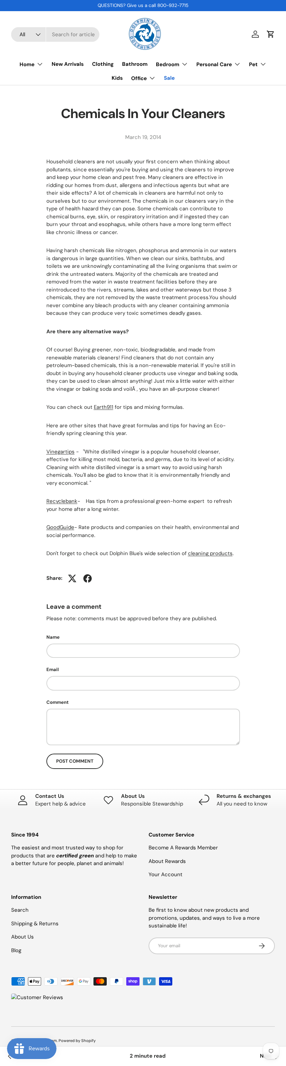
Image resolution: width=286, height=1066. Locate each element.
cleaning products (210, 553)
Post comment (74, 761)
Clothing (103, 64)
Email (52, 669)
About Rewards (167, 861)
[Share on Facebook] (87, 578)
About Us (22, 936)
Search (20, 910)
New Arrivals (68, 64)
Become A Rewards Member (183, 847)
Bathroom (135, 64)
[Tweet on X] (72, 578)
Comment (57, 702)
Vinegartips (60, 451)
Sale (169, 78)
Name (53, 637)
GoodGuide (60, 527)
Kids (117, 78)
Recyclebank (61, 501)
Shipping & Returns (35, 923)
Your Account (165, 874)
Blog (16, 950)
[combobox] (55, 34)
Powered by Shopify (77, 1040)
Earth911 (103, 407)
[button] (270, 34)
